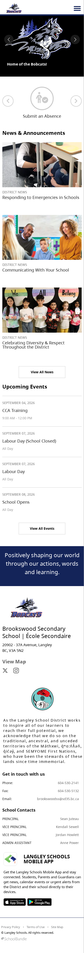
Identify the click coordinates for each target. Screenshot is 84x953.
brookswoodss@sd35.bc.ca (58, 799)
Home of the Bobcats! (27, 64)
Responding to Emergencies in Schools (40, 197)
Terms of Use (36, 927)
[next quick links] (76, 101)
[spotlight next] (75, 39)
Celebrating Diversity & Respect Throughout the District (33, 345)
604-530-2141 (68, 783)
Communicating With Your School (35, 270)
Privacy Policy (10, 927)
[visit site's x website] (5, 671)
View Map (14, 661)
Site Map (57, 927)
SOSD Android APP (39, 902)
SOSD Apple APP (15, 902)
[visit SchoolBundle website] (40, 938)
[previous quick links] (8, 101)
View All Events (42, 528)
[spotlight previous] (9, 39)
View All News (42, 372)
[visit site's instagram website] (16, 671)
